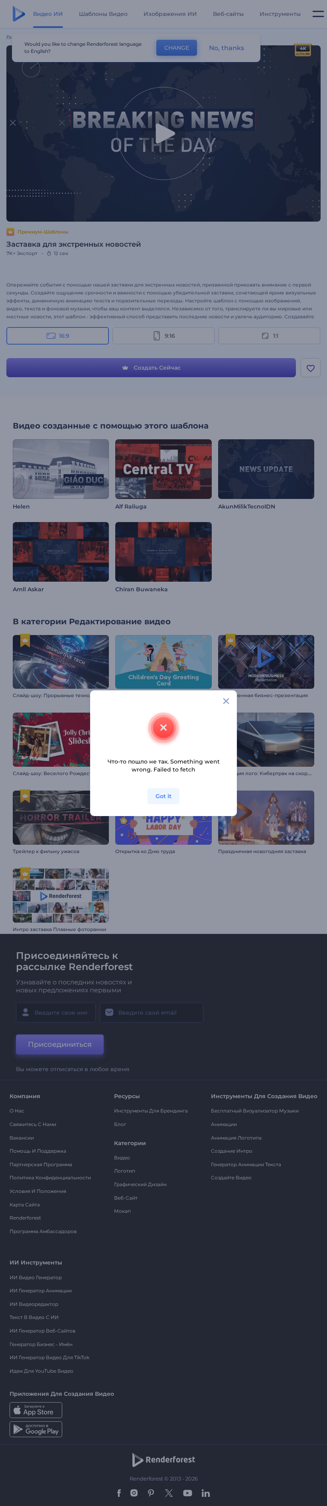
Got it (163, 796)
